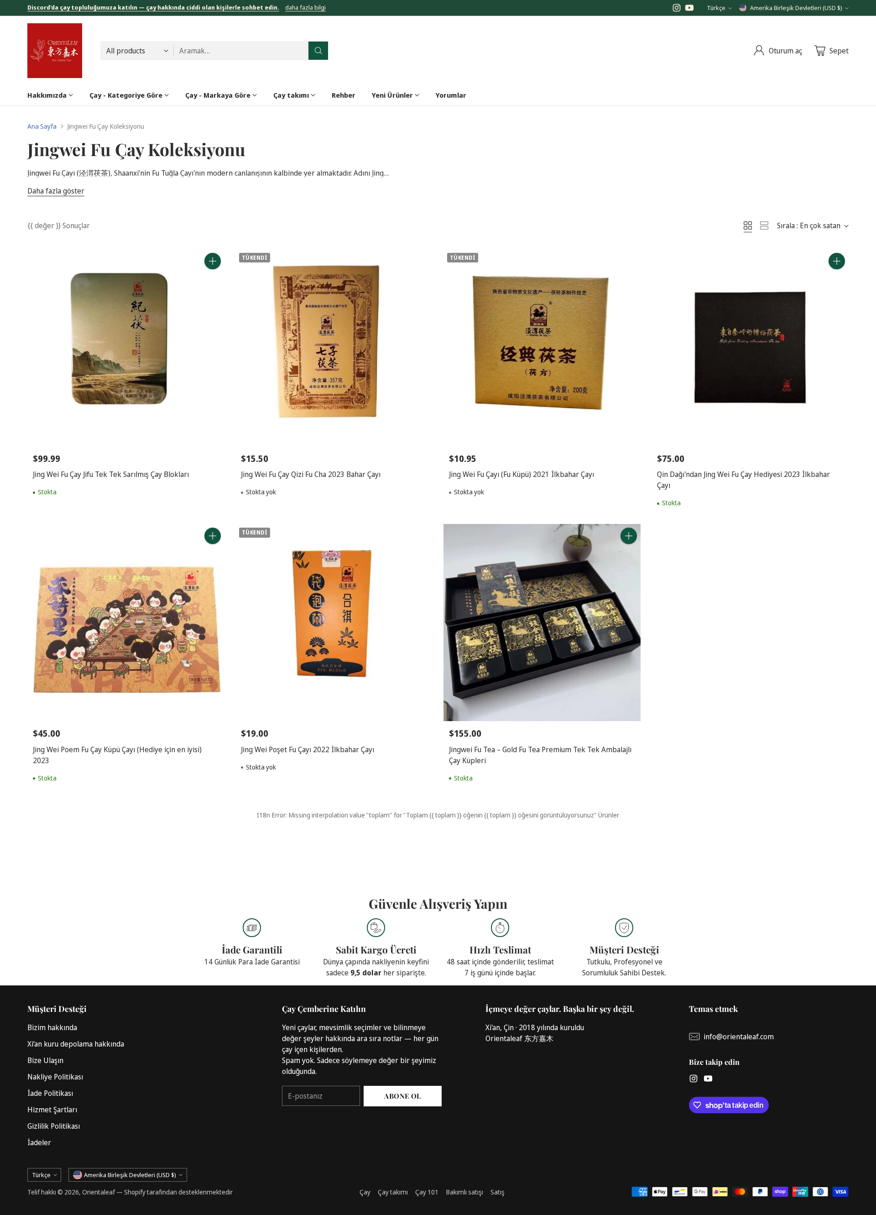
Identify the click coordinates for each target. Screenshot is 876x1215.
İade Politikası (50, 1093)
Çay (365, 1192)
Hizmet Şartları (52, 1110)
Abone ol (402, 1095)
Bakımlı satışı (464, 1192)
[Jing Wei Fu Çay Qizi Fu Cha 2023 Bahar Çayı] (334, 347)
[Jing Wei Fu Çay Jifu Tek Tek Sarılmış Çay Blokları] (125, 347)
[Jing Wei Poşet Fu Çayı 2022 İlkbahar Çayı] (334, 622)
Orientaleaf (98, 1192)
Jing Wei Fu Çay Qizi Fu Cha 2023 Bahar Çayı (311, 474)
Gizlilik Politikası (53, 1126)
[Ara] (318, 50)
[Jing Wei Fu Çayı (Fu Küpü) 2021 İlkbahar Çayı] (542, 347)
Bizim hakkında (52, 1027)
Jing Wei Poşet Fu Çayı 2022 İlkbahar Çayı (307, 749)
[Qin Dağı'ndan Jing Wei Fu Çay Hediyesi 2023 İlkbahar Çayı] (750, 347)
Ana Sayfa (42, 126)
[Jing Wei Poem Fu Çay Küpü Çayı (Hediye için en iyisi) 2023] (125, 622)
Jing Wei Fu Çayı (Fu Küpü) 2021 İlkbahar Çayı (521, 474)
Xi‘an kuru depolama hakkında (75, 1044)
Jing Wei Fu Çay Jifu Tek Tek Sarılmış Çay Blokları (111, 474)
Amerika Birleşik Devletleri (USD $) (796, 8)
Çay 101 (426, 1192)
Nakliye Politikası (55, 1077)
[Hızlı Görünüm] (212, 281)
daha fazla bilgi (305, 8)
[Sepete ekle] (212, 261)
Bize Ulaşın (45, 1060)
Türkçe (716, 8)
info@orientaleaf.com (739, 1037)
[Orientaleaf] (54, 50)
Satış (497, 1192)
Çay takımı (393, 1192)
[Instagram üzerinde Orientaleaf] (676, 9)
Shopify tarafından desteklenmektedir (178, 1192)
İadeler (39, 1142)
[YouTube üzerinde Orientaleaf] (689, 9)
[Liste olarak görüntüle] (764, 225)
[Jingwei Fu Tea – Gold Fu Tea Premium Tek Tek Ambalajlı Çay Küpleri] (542, 622)
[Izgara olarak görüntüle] (747, 225)
